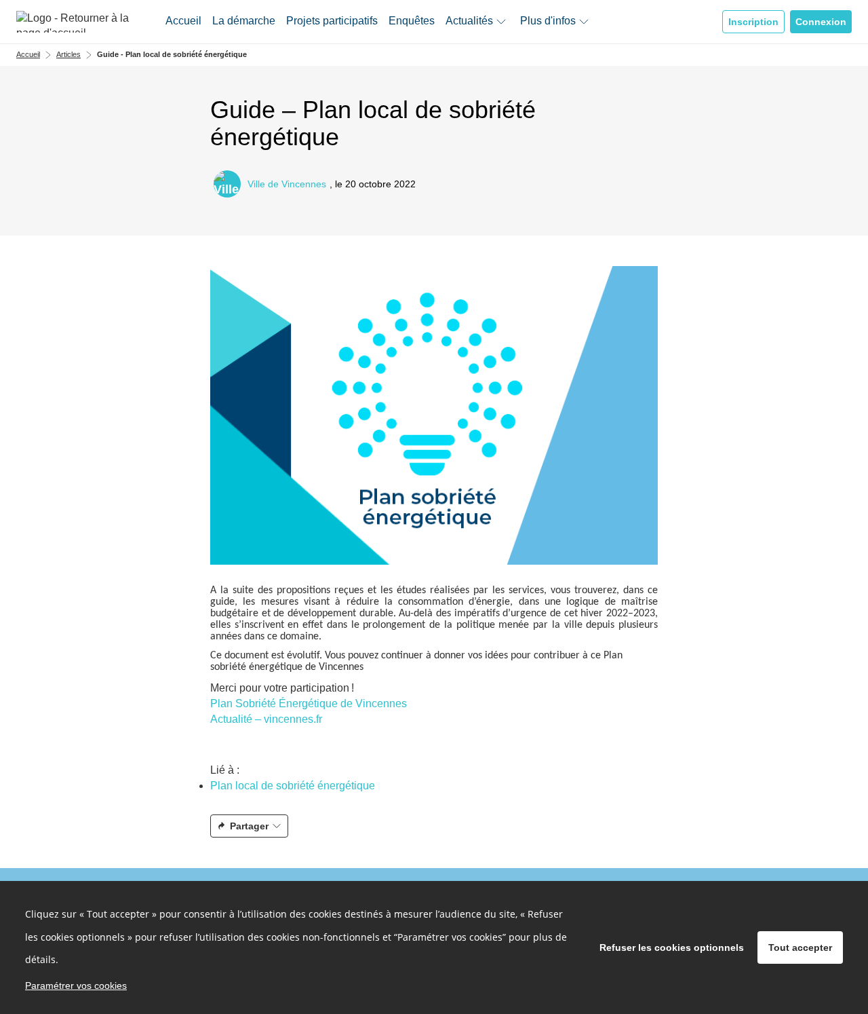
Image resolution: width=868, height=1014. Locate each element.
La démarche (243, 20)
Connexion (820, 21)
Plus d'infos (548, 20)
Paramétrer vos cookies (76, 985)
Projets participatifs (332, 20)
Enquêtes (412, 20)
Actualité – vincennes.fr (266, 719)
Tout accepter (800, 947)
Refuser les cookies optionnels (671, 947)
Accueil (183, 20)
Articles (68, 54)
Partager (249, 826)
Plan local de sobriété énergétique (292, 785)
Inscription (753, 21)
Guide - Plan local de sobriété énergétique (172, 54)
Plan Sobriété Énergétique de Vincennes (308, 703)
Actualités (469, 20)
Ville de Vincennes (287, 184)
